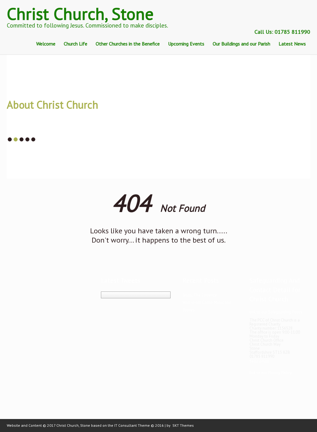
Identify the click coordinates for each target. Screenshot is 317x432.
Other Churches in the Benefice (128, 44)
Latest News (292, 44)
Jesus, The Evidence (200, 295)
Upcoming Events (186, 44)
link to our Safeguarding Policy (276, 312)
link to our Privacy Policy (271, 372)
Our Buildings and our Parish (241, 44)
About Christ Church (52, 104)
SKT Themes (183, 425)
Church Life (75, 44)
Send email (259, 361)
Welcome (45, 44)
